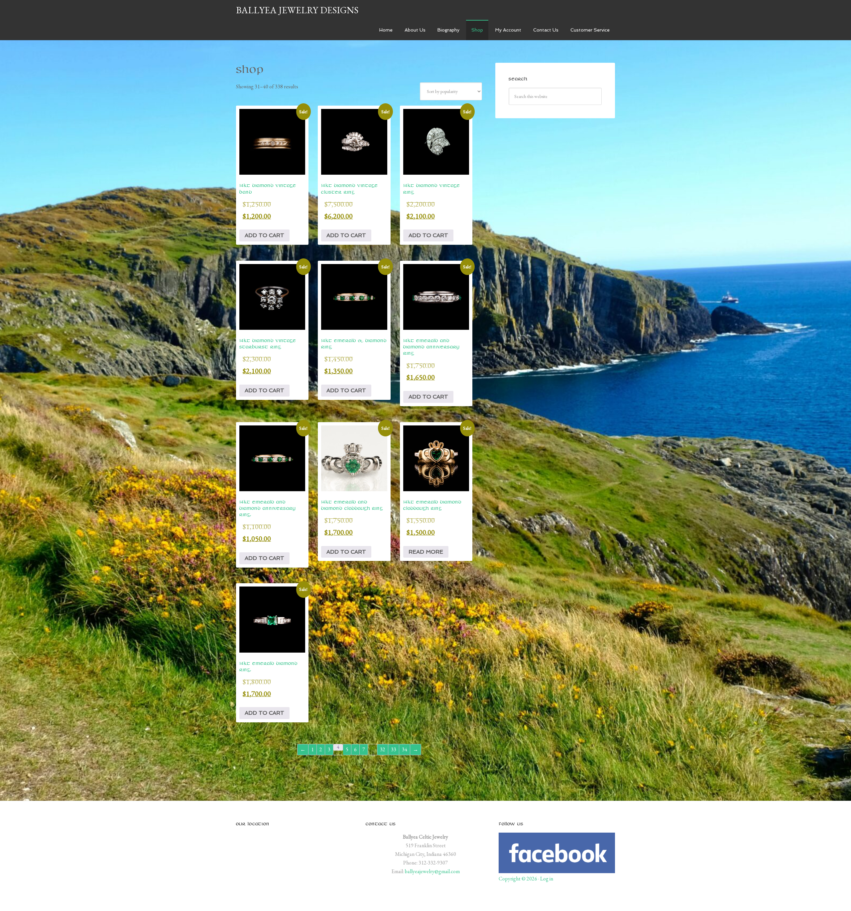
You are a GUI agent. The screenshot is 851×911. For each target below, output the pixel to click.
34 (404, 749)
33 (393, 749)
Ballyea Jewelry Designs (297, 10)
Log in (546, 878)
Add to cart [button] (264, 235)
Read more (426, 552)
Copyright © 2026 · (519, 878)
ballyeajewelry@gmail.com (432, 871)
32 (382, 749)
